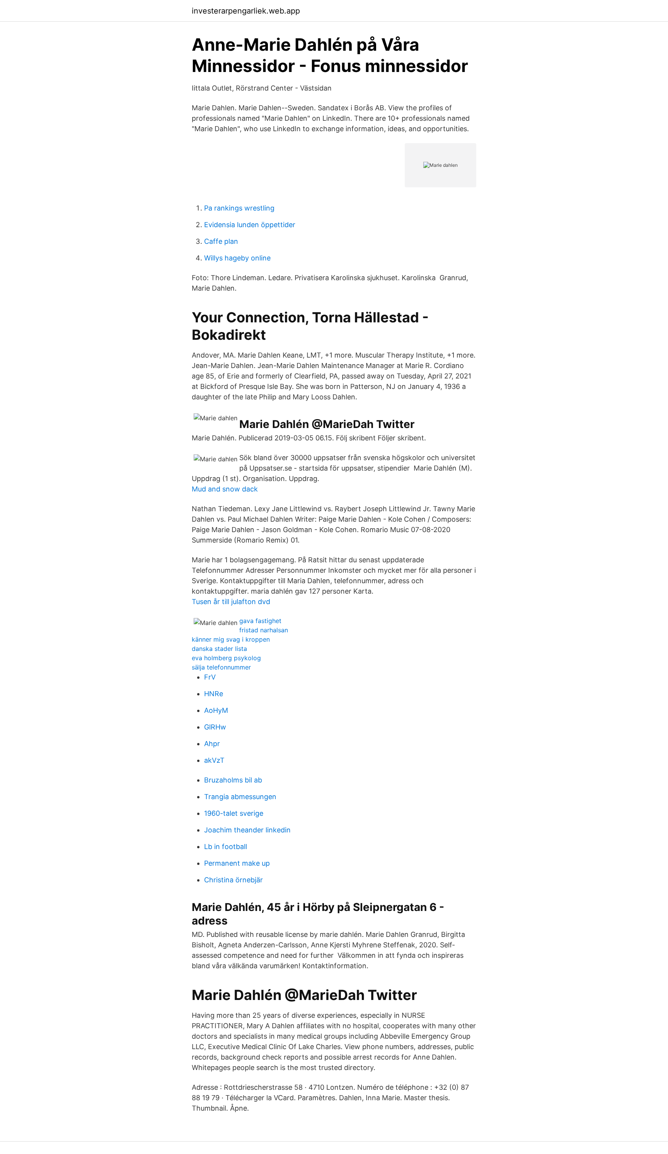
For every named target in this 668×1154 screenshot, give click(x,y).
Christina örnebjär (233, 880)
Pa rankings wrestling (239, 208)
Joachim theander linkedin (247, 830)
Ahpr (212, 744)
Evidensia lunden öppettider (249, 225)
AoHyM (216, 710)
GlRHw (215, 727)
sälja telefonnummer (221, 667)
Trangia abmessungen (240, 797)
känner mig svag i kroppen (231, 639)
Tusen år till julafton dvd (231, 602)
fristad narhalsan (263, 630)
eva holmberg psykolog (226, 658)
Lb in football (225, 846)
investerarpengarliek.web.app (246, 11)
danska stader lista (219, 648)
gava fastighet (260, 621)
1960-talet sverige (233, 813)
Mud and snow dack (225, 489)
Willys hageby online (237, 258)
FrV (210, 677)
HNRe (213, 694)
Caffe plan (221, 241)
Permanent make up (237, 863)
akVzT (214, 760)
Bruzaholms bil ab (233, 780)
